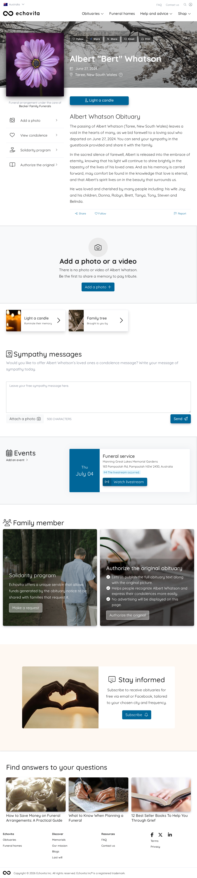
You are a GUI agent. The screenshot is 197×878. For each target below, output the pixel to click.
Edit (187, 38)
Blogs (55, 851)
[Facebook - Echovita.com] (152, 835)
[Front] (21, 13)
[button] (14, 4)
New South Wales (102, 74)
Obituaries (91, 13)
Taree (80, 74)
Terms (155, 841)
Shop (182, 13)
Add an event (15, 460)
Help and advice (154, 13)
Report (182, 213)
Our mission (59, 845)
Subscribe (134, 714)
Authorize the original (127, 615)
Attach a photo (22, 418)
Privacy (155, 846)
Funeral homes (122, 13)
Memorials (59, 839)
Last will (57, 857)
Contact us (172, 5)
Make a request (25, 607)
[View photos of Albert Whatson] (35, 64)
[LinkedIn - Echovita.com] (170, 835)
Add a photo (95, 287)
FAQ (159, 5)
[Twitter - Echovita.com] (160, 835)
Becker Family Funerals (35, 106)
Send (178, 418)
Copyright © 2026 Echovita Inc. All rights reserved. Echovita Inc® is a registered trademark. (69, 873)
